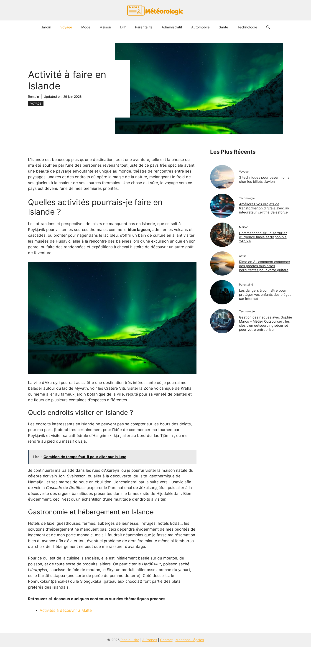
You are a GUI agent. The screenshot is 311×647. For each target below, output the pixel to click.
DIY (123, 27)
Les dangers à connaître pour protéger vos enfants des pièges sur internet (265, 294)
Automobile (200, 27)
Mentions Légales (190, 640)
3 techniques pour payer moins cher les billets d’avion (264, 179)
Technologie (247, 27)
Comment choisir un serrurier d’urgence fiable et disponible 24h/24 (263, 237)
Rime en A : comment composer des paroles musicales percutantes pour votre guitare (264, 266)
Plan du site (129, 640)
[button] (268, 27)
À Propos (149, 640)
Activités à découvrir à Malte (66, 610)
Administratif (172, 27)
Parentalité (144, 27)
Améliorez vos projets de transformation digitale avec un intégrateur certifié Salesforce (264, 208)
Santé (223, 27)
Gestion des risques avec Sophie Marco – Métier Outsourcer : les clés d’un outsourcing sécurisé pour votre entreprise (265, 323)
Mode (85, 27)
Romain (33, 96)
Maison (105, 27)
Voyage (66, 27)
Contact (166, 640)
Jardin (46, 27)
